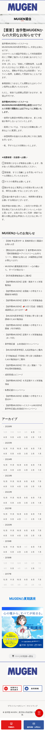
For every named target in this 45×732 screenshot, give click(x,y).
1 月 (39, 437)
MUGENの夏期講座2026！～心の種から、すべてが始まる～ (22, 268)
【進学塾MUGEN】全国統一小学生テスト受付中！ (23, 398)
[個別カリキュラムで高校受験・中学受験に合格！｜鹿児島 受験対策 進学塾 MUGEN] (23, 7)
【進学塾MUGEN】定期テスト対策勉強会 (23, 300)
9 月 (26, 448)
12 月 (5, 448)
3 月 (26, 437)
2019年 (8, 541)
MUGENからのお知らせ (18, 233)
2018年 (8, 557)
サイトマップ (32, 706)
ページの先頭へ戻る (24, 656)
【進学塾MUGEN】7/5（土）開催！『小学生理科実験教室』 (23, 367)
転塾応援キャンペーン (15, 390)
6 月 (5, 437)
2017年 (8, 574)
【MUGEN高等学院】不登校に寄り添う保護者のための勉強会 (23, 317)
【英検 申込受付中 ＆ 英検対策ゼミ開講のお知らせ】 (24, 242)
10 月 (19, 448)
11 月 (12, 448)
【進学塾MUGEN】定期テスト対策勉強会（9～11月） (23, 336)
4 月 (19, 437)
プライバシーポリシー (16, 706)
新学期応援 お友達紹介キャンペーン (22, 344)
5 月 (12, 437)
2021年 (8, 508)
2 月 (32, 437)
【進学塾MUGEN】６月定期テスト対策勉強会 (23, 382)
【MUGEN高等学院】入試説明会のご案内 (23, 350)
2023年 (8, 475)
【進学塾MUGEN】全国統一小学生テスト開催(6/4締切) (23, 293)
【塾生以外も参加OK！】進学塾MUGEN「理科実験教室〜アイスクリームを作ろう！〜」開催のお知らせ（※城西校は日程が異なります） (23, 255)
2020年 (8, 525)
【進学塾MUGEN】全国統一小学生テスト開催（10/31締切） (23, 327)
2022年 (8, 492)
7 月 (39, 448)
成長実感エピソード (14, 374)
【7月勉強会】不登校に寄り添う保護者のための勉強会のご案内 (23, 357)
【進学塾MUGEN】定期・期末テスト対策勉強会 (23, 283)
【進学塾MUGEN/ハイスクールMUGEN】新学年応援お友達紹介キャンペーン (24, 407)
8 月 (32, 432)
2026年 (8, 426)
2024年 (8, 459)
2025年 (8, 443)
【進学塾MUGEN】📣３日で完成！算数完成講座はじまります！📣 (24, 308)
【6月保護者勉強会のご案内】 (18, 275)
